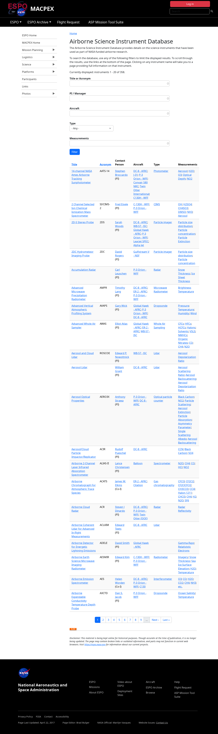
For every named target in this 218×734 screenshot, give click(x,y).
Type (72, 123)
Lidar (157, 353)
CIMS (157, 204)
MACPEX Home (31, 42)
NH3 (189, 212)
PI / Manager (78, 93)
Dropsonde (160, 305)
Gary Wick (121, 305)
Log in (190, 4)
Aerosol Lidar (79, 367)
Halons (191, 327)
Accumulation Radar (83, 269)
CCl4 (192, 489)
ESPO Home (29, 35)
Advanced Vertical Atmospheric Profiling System (82, 309)
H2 (194, 496)
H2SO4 (187, 204)
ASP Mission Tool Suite (106, 22)
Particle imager (163, 222)
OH (180, 204)
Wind (193, 313)
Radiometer (161, 557)
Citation (138, 485)
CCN (180, 449)
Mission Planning (32, 50)
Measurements (79, 138)
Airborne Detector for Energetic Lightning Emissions (83, 546)
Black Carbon (186, 397)
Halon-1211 (185, 493)
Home (73, 33)
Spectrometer (162, 463)
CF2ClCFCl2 (184, 485)
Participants (29, 79)
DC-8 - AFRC (140, 171)
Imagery (183, 557)
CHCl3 (181, 496)
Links (25, 86)
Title (74, 164)
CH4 (180, 346)
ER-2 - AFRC (140, 291)
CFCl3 (181, 481)
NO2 (189, 178)
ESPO (14, 22)
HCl (180, 467)
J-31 (135, 175)
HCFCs (182, 327)
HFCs (188, 323)
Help (177, 682)
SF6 (187, 500)
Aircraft (74, 108)
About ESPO (96, 692)
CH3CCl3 (183, 489)
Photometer (161, 171)
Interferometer (163, 579)
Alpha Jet (138, 245)
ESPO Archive (37, 22)
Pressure (183, 305)
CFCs (181, 323)
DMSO (182, 212)
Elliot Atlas (121, 323)
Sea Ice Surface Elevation (187, 564)
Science (26, 65)
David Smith (122, 543)
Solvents (183, 331)
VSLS (192, 331)
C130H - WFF (140, 198)
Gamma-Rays (186, 543)
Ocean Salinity (186, 593)
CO (191, 343)
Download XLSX (73, 629)
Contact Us (162, 722)
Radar (157, 269)
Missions (94, 687)
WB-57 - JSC (140, 226)
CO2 (180, 582)
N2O (187, 346)
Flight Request (68, 22)
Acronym (105, 164)
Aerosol (182, 171)
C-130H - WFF (141, 204)
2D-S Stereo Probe (82, 222)
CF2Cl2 (190, 481)
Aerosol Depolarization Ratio (187, 357)
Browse (150, 692)
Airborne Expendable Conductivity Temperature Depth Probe (83, 600)
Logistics (27, 58)
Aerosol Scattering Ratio (184, 371)
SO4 (190, 453)
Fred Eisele (121, 204)
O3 (180, 175)
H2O (191, 171)
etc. (180, 586)
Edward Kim (122, 557)
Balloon (138, 463)
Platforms (27, 72)
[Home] (19, 9)
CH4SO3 (183, 208)
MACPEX (42, 9)
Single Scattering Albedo (184, 435)
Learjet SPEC (140, 241)
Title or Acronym (80, 78)
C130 (143, 586)
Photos (26, 94)
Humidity (183, 313)
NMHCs (182, 335)
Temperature (186, 309)
